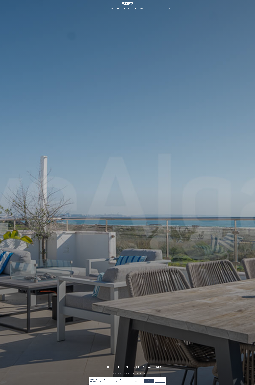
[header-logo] (127, 3)
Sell (135, 8)
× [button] (252, 370)
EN (168, 8)
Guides (118, 8)
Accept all (199, 375)
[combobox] (96, 381)
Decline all (235, 375)
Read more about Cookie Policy (10, 374)
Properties (127, 8)
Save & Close (175, 375)
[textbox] (90, 381)
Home (112, 8)
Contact (141, 8)
